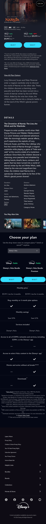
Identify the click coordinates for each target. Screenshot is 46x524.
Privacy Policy (8, 440)
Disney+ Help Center (24, 415)
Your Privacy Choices (10, 456)
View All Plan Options (12, 75)
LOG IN (40, 3)
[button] (23, 465)
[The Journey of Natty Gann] (13, 224)
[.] (6, 499)
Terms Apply (9, 392)
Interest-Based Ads (9, 460)
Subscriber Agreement (10, 452)
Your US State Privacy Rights (12, 448)
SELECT (13, 45)
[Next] (42, 223)
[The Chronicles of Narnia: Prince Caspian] (32, 224)
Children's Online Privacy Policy (13, 444)
